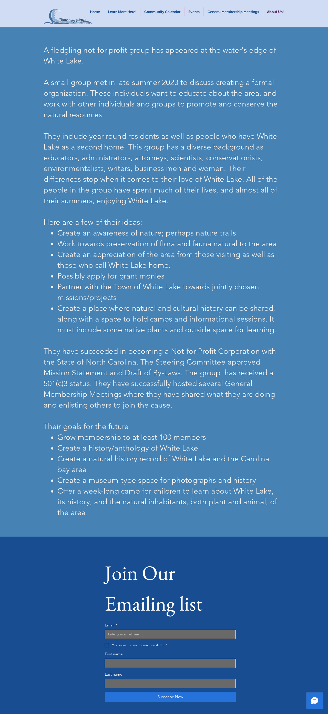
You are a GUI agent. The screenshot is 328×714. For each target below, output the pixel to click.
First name (113, 654)
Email (111, 625)
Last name (113, 674)
